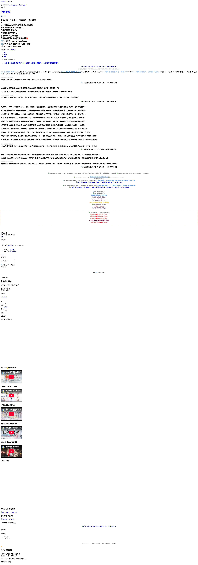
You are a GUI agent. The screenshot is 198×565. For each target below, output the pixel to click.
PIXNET (87, 543)
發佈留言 (3, 266)
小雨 (2, 236)
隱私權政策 (107, 543)
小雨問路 (6, 12)
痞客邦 (9, 245)
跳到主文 (3, 16)
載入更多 (3, 257)
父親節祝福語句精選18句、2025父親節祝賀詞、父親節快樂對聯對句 (31, 63)
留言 (12, 245)
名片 (5, 56)
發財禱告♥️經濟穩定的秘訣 (99, 216)
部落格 (5, 54)
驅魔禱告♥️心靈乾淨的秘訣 (99, 214)
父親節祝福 (13, 251)
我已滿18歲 (3, 562)
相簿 (5, 52)
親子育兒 (12, 250)
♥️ (101, 222)
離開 (9, 562)
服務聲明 (114, 543)
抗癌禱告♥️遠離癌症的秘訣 (99, 218)
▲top (2, 254)
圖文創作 (13, 49)
